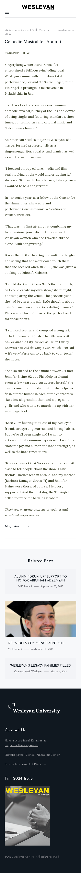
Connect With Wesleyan (35, 30)
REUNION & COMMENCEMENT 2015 (36, 643)
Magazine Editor (17, 526)
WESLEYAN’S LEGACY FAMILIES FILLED (40, 665)
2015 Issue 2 (25, 586)
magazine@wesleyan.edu (21, 745)
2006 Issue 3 (12, 30)
